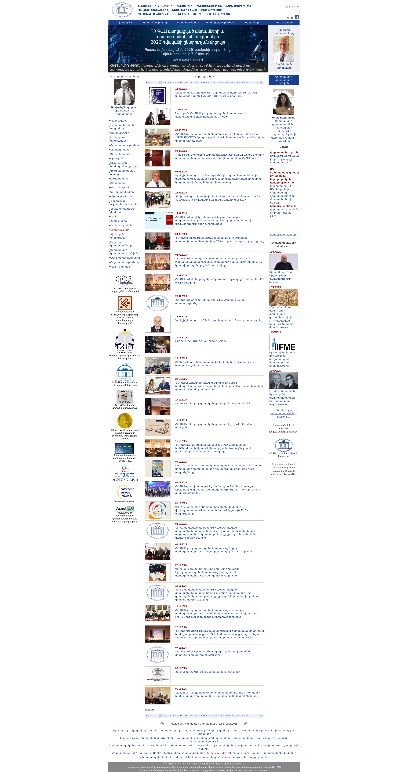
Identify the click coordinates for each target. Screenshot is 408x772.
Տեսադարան (118, 183)
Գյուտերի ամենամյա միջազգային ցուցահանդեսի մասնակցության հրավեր (282, 359)
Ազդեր (114, 216)
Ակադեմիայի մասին (156, 22)
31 (234, 82)
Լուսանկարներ (120, 178)
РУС (298, 7)
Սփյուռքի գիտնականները (279, 753)
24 (216, 82)
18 (201, 82)
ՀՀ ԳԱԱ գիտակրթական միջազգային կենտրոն (125, 383)
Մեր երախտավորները (125, 76)
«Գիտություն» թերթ (122, 196)
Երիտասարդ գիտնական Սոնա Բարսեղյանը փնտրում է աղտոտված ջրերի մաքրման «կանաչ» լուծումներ (283, 131)
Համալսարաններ (121, 225)
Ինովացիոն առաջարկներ (158, 738)
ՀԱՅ (288, 7)
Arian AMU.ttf (290, 474)
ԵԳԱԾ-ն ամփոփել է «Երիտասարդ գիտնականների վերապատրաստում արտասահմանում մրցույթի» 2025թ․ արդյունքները (211, 510)
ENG (293, 7)
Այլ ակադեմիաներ (122, 192)
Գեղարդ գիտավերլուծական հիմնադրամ (124, 357)
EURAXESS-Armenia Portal (125, 480)
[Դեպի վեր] (162, 724)
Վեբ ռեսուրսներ (120, 187)
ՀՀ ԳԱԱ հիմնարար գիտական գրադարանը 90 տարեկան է (213, 403)
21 (209, 82)
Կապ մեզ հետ (284, 22)
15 (193, 82)
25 (219, 82)
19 (204, 82)
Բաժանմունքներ (188, 22)
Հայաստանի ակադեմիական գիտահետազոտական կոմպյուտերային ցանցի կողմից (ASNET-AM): (228, 767)
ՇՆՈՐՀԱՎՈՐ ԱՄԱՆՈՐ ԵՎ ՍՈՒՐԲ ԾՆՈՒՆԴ (200, 341)
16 (196, 82)
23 (214, 82)
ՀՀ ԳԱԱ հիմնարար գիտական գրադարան (124, 406)
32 (237, 82)
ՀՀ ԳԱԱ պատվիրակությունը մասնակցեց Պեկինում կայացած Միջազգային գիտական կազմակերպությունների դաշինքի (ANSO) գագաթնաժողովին (217, 489)
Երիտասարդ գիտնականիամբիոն (283, 80)
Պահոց (149, 709)
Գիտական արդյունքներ (244, 753)
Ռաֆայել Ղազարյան (124, 107)
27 (224, 82)
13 (188, 82)
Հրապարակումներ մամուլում (131, 753)
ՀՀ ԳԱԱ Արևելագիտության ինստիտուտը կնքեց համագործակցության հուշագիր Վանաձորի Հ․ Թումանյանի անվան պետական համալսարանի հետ (219, 386)
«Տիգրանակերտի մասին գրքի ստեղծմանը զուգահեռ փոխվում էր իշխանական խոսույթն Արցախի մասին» (282, 317)
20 (206, 82)
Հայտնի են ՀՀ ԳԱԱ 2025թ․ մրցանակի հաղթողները (207, 672)
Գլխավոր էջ (124, 22)
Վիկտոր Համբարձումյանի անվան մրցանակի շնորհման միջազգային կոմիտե (124, 434)
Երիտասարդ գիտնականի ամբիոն (161, 757)
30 (232, 82)
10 (181, 82)
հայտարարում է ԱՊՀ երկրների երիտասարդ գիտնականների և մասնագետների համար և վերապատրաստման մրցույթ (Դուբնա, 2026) (285, 176)
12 (186, 82)
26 (221, 82)
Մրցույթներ (117, 158)
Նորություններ (119, 230)
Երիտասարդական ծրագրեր (127, 745)
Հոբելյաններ (118, 221)
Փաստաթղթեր (119, 133)
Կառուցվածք (118, 120)
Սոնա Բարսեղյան (283, 117)
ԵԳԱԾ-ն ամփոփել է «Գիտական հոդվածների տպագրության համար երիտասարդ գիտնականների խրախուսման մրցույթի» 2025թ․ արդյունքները (219, 469)
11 (183, 82)
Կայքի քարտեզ (120, 266)
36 (247, 82)
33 (239, 82)
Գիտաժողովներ (120, 154)
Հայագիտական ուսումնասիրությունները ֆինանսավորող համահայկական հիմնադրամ (124, 318)
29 (229, 82)
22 (211, 82)
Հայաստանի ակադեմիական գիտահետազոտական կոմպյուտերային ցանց (124, 517)
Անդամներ (252, 22)
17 (199, 82)
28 (227, 82)
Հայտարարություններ (125, 262)
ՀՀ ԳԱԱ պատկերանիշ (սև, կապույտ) (284, 454)
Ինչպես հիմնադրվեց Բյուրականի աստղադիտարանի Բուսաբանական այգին (282, 398)
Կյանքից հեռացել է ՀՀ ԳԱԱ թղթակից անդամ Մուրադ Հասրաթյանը (218, 320)
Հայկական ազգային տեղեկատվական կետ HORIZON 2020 (125, 458)
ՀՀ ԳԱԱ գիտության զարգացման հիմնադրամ (125, 290)
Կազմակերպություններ (220, 22)
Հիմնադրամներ (120, 149)
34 (242, 82)
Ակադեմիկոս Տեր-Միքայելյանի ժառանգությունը (281, 275)
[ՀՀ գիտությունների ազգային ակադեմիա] (122, 17)
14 (191, 82)
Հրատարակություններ (125, 145)
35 (244, 82)
